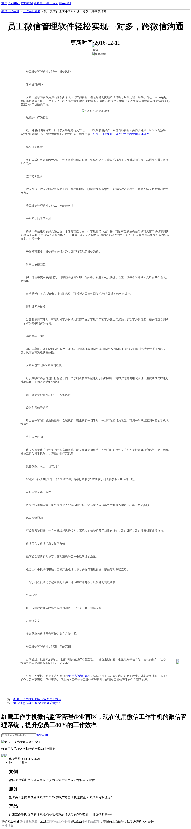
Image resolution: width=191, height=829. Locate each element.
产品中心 (14, 3)
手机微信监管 (91, 821)
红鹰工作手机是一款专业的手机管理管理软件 (121, 134)
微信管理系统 (28, 821)
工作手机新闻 (31, 11)
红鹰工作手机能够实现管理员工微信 (37, 699)
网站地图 (7, 825)
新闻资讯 (40, 3)
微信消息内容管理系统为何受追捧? (36, 703)
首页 (4, 3)
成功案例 (27, 3)
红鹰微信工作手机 (58, 821)
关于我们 (52, 3)
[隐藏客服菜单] (178, 650)
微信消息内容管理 (79, 675)
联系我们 (65, 3)
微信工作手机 (10, 11)
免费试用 (42, 735)
